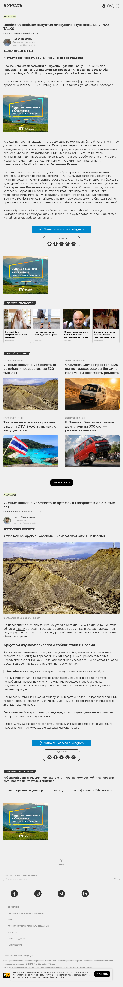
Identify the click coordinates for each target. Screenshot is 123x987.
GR (26, 51)
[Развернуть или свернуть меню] (118, 6)
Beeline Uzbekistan (13, 51)
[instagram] (38, 893)
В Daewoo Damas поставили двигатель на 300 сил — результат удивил (89, 426)
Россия (16, 529)
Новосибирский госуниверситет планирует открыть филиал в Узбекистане (58, 790)
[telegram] (61, 893)
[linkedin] (85, 893)
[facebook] (14, 893)
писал (42, 724)
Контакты (12, 932)
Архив (11, 920)
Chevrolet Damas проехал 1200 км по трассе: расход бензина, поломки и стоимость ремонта (92, 369)
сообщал (33, 210)
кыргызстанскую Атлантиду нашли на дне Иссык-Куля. (68, 671)
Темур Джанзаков (23, 517)
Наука (7, 529)
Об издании (13, 907)
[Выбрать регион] (104, 6)
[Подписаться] (117, 879)
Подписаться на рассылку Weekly (21, 876)
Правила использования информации (26, 913)
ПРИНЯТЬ (102, 974)
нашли (20, 628)
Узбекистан (28, 529)
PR (31, 51)
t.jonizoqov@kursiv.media (24, 523)
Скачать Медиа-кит (17, 939)
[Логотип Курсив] (13, 5)
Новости (10, 16)
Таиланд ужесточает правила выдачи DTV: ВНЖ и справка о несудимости (29, 426)
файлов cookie (57, 977)
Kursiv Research (15, 945)
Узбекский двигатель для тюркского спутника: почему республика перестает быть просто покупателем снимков (59, 779)
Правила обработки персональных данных (28, 926)
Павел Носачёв (22, 39)
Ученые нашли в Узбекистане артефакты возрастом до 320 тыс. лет (29, 369)
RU (110, 6)
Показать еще (61, 482)
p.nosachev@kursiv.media (24, 45)
